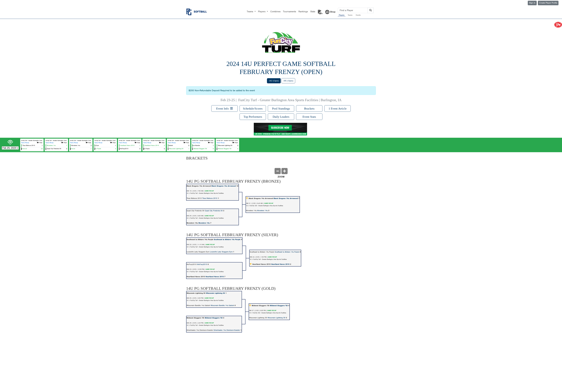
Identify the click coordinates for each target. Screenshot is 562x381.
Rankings (303, 11)
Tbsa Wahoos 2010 (209, 198)
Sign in (532, 3)
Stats (312, 11)
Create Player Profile (548, 3)
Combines (275, 11)
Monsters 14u (262, 211)
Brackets (309, 108)
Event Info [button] (223, 108)
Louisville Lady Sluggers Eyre (221, 252)
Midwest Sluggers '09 (279, 306)
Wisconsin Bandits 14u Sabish (222, 305)
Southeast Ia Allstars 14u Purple (227, 239)
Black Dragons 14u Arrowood (223, 186)
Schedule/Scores (253, 108)
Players (341, 15)
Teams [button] (250, 11)
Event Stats (309, 116)
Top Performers (253, 116)
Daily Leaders (281, 116)
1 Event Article (338, 108)
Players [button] (262, 11)
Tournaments (289, 11)
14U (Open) (274, 81)
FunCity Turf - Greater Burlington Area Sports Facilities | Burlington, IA (289, 100)
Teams (350, 15)
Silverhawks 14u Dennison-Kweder (227, 330)
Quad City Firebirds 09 (214, 211)
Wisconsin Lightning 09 (215, 293)
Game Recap (25, 143)
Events (358, 15)
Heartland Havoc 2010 (280, 264)
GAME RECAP (209, 191)
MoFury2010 (202, 264)
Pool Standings (281, 108)
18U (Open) (288, 81)
